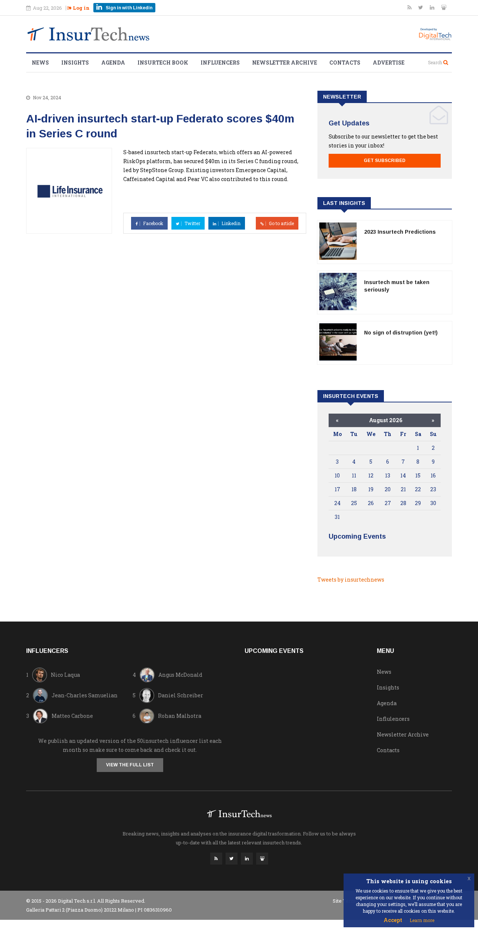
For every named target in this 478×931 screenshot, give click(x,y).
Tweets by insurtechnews (350, 579)
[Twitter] (421, 7)
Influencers (220, 62)
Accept (393, 920)
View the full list (130, 764)
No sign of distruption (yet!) (401, 333)
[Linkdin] (432, 7)
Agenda (113, 62)
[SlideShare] (443, 7)
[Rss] (410, 7)
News (40, 62)
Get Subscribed (385, 160)
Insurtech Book (162, 62)
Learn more (422, 920)
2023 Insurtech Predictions (400, 232)
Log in (81, 7)
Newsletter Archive (284, 62)
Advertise (388, 62)
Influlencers (393, 718)
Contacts (344, 62)
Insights (75, 62)
